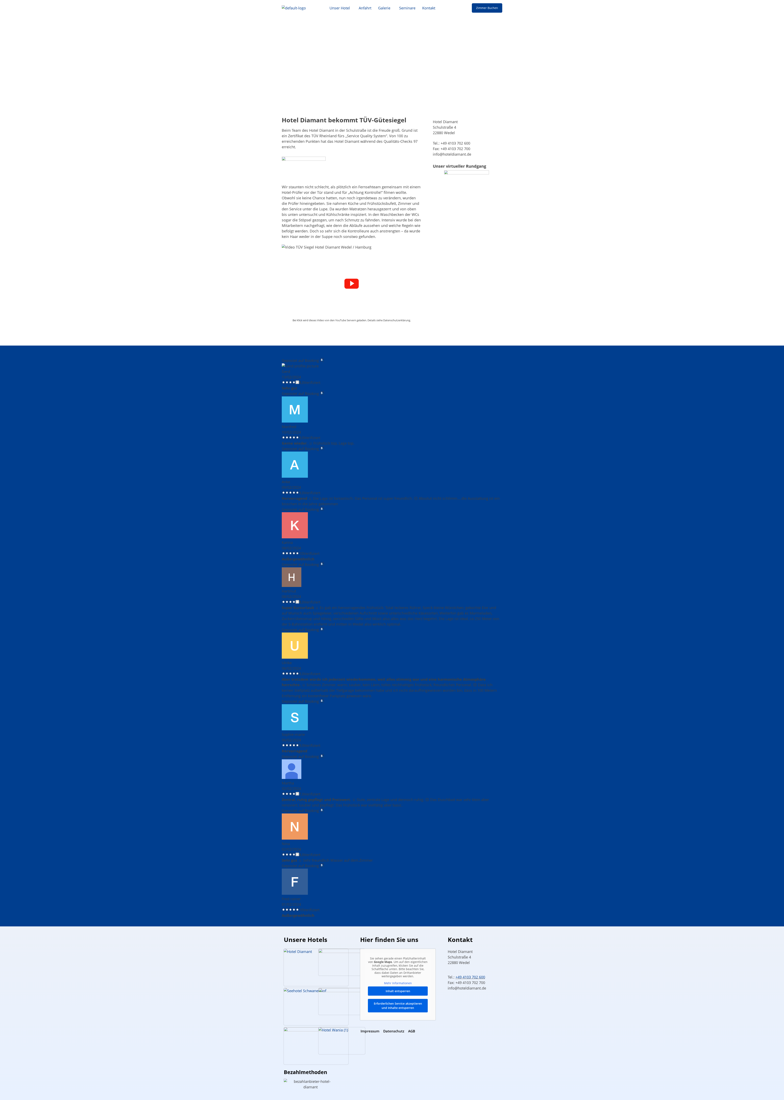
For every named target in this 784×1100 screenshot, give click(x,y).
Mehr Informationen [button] (398, 983)
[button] (341, 8)
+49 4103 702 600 (470, 977)
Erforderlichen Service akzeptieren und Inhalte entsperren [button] (398, 1006)
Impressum (370, 1031)
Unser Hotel (340, 8)
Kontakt (428, 8)
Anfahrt (365, 8)
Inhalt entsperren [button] (398, 991)
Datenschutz (393, 1031)
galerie (384, 8)
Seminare (407, 8)
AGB (411, 1031)
